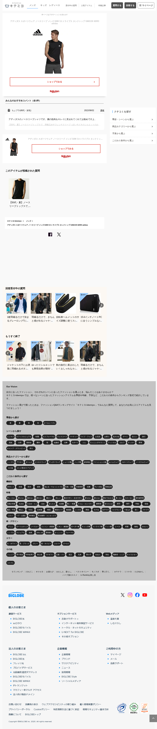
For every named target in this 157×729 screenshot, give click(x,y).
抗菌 (88, 487)
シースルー (34, 526)
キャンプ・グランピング (16, 448)
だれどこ (29, 572)
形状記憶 (108, 487)
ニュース (66, 667)
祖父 (70, 554)
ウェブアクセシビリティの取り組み (59, 704)
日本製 (39, 510)
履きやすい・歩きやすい (73, 498)
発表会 (28, 442)
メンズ (32, 5)
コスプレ (10, 563)
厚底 (87, 510)
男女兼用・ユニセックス (47, 515)
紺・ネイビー (46, 543)
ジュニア (10, 554)
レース (117, 526)
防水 (29, 487)
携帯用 (98, 504)
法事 (65, 442)
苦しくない (11, 498)
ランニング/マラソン (97, 442)
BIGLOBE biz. (20, 654)
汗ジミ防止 (98, 487)
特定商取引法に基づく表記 (66, 709)
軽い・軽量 (71, 504)
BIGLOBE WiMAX (21, 632)
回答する (130, 5)
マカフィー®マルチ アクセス (27, 689)
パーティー (73, 436)
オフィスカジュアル (23, 436)
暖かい (48, 498)
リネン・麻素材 (63, 526)
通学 (38, 442)
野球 (140, 442)
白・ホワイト (12, 543)
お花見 (97, 436)
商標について (15, 714)
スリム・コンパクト (85, 504)
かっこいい (59, 532)
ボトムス (29, 462)
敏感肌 (68, 510)
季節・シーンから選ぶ (123, 119)
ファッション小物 (100, 462)
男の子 (88, 554)
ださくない (129, 498)
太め (43, 504)
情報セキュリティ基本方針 (96, 709)
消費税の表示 (31, 704)
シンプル (10, 532)
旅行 (144, 436)
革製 (126, 526)
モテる (96, 510)
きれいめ (39, 532)
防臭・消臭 (69, 487)
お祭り (106, 436)
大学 (19, 442)
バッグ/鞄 (77, 462)
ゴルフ (121, 442)
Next (101, 305)
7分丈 (30, 510)
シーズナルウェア (142, 462)
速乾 (38, 487)
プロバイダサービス (22, 667)
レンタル (78, 510)
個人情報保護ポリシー (90, 704)
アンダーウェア (55, 462)
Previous (8, 305)
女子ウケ (105, 510)
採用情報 (66, 672)
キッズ (43, 5)
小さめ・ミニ (32, 504)
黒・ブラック (24, 543)
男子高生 (19, 554)
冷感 (20, 487)
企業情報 (62, 648)
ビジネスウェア (40, 462)
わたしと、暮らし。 (64, 572)
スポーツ (75, 442)
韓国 (49, 510)
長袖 (146, 504)
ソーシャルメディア (71, 680)
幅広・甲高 (11, 510)
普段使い (49, 532)
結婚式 (56, 442)
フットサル (112, 442)
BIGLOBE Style (69, 676)
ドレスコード (62, 436)
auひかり (17, 623)
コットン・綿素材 (48, 526)
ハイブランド (116, 510)
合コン (134, 436)
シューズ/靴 (67, 462)
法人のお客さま (17, 648)
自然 (30, 532)
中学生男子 (29, 554)
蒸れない (30, 498)
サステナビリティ (70, 663)
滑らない (21, 498)
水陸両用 (79, 487)
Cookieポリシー (42, 709)
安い (136, 510)
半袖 (137, 504)
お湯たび (50, 572)
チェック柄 (86, 526)
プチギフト (49, 554)
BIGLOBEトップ (33, 714)
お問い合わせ (15, 704)
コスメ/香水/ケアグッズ (25, 468)
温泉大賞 (114, 618)
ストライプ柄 (97, 526)
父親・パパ (60, 554)
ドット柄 (108, 526)
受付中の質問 (71, 5)
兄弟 (79, 554)
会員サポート (116, 663)
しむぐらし (115, 623)
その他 (10, 468)
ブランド (66, 658)
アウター (19, 462)
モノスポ (95, 572)
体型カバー (59, 510)
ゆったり (52, 504)
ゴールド (66, 543)
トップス (10, 462)
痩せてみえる (108, 498)
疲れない (39, 498)
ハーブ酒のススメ (70, 575)
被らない (97, 498)
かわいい (145, 526)
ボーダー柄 (75, 526)
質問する (117, 5)
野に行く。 (106, 572)
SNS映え (32, 515)
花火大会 (116, 436)
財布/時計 (87, 462)
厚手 (118, 504)
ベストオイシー (82, 572)
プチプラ (145, 510)
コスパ (10, 515)
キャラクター (132, 554)
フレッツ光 (18, 663)
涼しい (58, 498)
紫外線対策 (139, 498)
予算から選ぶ (118, 133)
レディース (54, 5)
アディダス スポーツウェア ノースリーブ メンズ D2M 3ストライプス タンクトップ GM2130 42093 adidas (47, 225)
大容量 (61, 504)
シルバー (57, 543)
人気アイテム (86, 5)
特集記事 (102, 5)
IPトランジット (20, 685)
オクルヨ (39, 572)
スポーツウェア (127, 462)
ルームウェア (114, 462)
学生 (107, 554)
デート (125, 436)
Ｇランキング (17, 572)
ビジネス (10, 436)
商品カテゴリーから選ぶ (124, 126)
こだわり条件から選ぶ (123, 140)
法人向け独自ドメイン (23, 694)
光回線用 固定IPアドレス (25, 672)
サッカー (131, 442)
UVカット (10, 487)
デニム (10, 526)
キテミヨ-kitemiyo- (14, 221)
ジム (84, 442)
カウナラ (117, 572)
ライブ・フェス (86, 436)
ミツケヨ (128, 572)
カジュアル (20, 532)
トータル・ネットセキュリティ (77, 627)
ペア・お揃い (21, 515)
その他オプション (70, 636)
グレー (35, 543)
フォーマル (69, 532)
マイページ (147, 5)
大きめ (21, 504)
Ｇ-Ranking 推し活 (88, 575)
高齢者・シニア (119, 554)
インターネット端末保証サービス (78, 623)
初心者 (39, 554)
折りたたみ (108, 504)
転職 (37, 436)
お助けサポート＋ (70, 618)
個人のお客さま (17, 607)
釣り (31, 448)
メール (113, 658)
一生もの (127, 510)
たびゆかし (139, 572)
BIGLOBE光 (18, 618)
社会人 (97, 554)
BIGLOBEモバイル (22, 627)
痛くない (119, 498)
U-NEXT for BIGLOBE (73, 632)
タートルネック (22, 526)
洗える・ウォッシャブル (53, 487)
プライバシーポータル (19, 709)
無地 (136, 526)
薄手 (128, 504)
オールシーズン (50, 423)
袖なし (21, 510)
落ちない (88, 498)
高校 (10, 442)
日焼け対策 (11, 504)
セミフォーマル (49, 436)
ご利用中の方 (113, 648)
